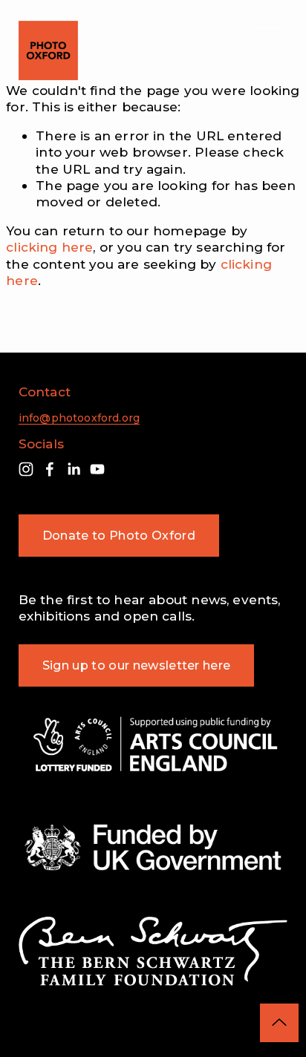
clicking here (49, 247)
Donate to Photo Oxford (118, 535)
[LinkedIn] (73, 469)
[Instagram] (26, 469)
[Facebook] (49, 469)
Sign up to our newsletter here (136, 665)
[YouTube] (97, 469)
